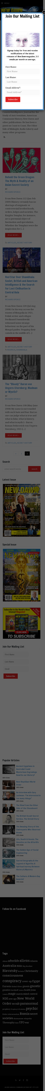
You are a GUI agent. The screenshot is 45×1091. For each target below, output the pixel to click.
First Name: (11, 67)
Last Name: (11, 77)
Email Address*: (13, 87)
